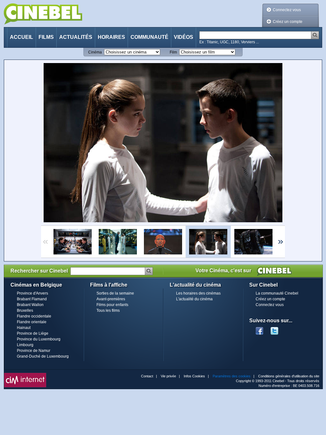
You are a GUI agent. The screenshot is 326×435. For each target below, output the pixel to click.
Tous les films (108, 310)
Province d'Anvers (32, 293)
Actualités (75, 37)
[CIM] (25, 374)
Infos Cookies (194, 376)
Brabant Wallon (30, 305)
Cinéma (95, 52)
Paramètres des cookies (232, 376)
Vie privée (168, 376)
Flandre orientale (31, 322)
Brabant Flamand (32, 299)
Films (46, 37)
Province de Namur (33, 350)
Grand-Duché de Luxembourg (43, 356)
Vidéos (183, 37)
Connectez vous (287, 10)
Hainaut (24, 327)
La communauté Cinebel (277, 293)
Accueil (21, 37)
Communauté (149, 37)
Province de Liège (32, 333)
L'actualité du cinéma (194, 299)
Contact (147, 376)
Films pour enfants (112, 305)
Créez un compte (287, 21)
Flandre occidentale (34, 316)
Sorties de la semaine (115, 293)
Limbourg (25, 345)
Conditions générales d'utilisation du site (288, 376)
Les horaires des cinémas (198, 293)
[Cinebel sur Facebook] (259, 329)
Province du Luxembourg (38, 339)
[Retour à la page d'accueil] (43, 14)
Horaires (111, 37)
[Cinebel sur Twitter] (278, 329)
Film (173, 52)
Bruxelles (25, 310)
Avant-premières (110, 299)
